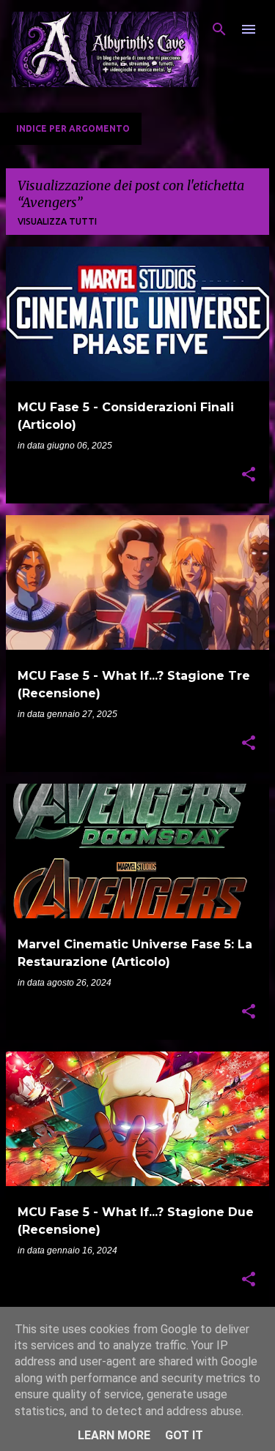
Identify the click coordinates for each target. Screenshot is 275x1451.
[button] (248, 475)
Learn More (114, 1435)
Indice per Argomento (73, 128)
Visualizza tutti (57, 221)
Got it (184, 1435)
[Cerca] (219, 29)
